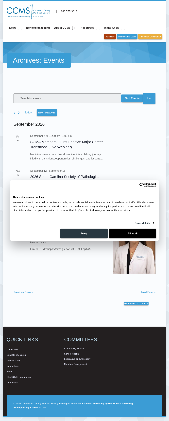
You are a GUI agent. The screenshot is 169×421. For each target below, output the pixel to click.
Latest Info (12, 349)
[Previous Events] (14, 112)
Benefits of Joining (38, 27)
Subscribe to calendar (136, 303)
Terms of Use (39, 407)
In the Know (111, 27)
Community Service (74, 348)
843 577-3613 (68, 11)
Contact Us (12, 382)
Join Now (110, 36)
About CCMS (62, 27)
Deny (84, 233)
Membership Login (127, 36)
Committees (13, 366)
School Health (71, 353)
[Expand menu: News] (20, 28)
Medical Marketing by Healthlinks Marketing (108, 403)
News (12, 27)
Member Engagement (75, 364)
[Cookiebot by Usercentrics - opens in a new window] (141, 185)
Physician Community (150, 36)
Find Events (132, 98)
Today (28, 112)
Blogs (9, 371)
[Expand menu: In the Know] (123, 28)
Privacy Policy (21, 407)
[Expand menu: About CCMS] (74, 28)
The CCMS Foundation (19, 377)
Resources (87, 27)
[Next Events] (19, 112)
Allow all (132, 233)
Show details (142, 222)
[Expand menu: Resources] (98, 28)
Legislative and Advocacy (77, 359)
